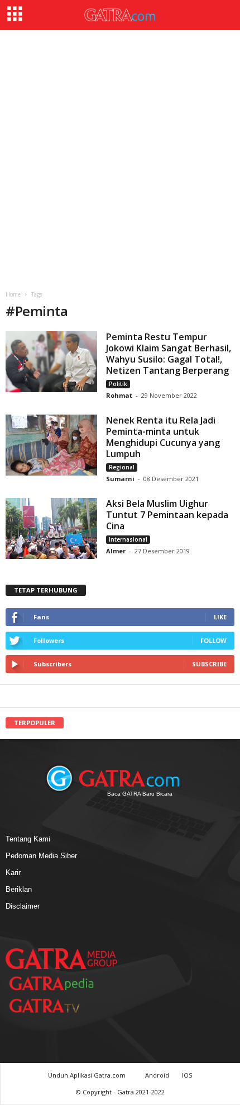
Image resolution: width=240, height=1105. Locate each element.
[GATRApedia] (56, 983)
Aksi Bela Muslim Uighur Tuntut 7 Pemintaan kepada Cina (167, 514)
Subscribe (209, 664)
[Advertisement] (120, 156)
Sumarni (120, 478)
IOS (187, 1075)
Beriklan (19, 889)
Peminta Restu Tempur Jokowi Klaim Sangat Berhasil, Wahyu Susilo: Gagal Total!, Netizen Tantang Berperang (168, 354)
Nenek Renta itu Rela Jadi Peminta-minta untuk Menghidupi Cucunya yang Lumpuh (163, 437)
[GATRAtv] (56, 1005)
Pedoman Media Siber (41, 856)
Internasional (128, 539)
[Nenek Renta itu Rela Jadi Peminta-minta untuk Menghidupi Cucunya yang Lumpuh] (51, 445)
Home (13, 294)
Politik (118, 384)
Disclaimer (23, 906)
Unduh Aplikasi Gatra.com (87, 1075)
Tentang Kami (28, 839)
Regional (122, 467)
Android (157, 1075)
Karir (13, 872)
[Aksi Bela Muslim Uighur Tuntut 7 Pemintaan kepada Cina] (51, 528)
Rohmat (119, 395)
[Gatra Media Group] (61, 958)
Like (220, 617)
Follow (213, 640)
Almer (116, 551)
